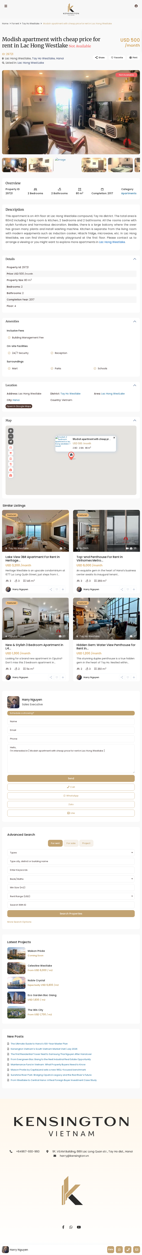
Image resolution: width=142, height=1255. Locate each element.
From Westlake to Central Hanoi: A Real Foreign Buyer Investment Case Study (54, 1080)
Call (72, 787)
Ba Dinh (83, 548)
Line (72, 813)
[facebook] (63, 1227)
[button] (78, 462)
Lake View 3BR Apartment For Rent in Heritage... (33, 559)
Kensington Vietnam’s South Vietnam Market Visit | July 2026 (44, 1049)
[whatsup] (71, 1227)
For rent (15, 23)
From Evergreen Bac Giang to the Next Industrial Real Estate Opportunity (51, 1059)
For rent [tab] (55, 843)
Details (10, 259)
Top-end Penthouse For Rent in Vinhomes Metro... (100, 559)
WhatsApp (72, 795)
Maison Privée (36, 951)
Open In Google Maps (19, 406)
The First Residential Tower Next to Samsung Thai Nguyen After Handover (51, 1054)
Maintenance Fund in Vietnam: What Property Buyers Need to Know (48, 1064)
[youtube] (79, 1227)
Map (9, 420)
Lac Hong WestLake (30, 63)
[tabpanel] (71, 886)
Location (11, 385)
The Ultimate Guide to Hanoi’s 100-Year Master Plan (39, 1043)
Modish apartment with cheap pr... (92, 439)
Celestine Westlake (40, 965)
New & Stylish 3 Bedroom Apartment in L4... (34, 646)
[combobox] (71, 852)
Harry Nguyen (20, 589)
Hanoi (60, 58)
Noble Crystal (36, 980)
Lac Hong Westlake (112, 242)
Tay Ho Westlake (30, 23)
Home (5, 23)
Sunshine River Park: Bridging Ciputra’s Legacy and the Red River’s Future (51, 1075)
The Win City (35, 1010)
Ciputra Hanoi (16, 636)
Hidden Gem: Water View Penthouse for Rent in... (106, 646)
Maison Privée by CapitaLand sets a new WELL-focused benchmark (48, 1069)
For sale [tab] (71, 843)
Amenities (12, 321)
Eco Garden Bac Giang (42, 995)
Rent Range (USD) (20, 896)
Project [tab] (86, 843)
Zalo (71, 804)
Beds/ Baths (17, 879)
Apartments (128, 193)
